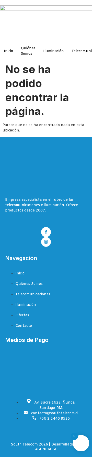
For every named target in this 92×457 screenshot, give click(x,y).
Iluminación (53, 51)
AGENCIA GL (46, 449)
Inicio (8, 51)
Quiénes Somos (28, 51)
